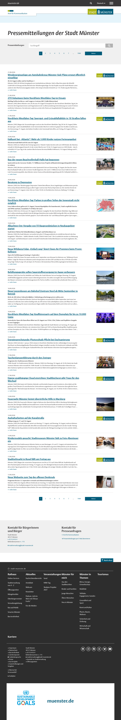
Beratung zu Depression (20, 182)
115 (23, 542)
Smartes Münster (14, 612)
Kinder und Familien (69, 589)
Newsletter (30, 592)
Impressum (12, 648)
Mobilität (83, 589)
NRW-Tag (47, 583)
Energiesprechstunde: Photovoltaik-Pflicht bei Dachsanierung (39, 339)
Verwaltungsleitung (15, 603)
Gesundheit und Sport (85, 601)
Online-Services (13, 578)
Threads (99, 649)
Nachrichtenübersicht (33, 578)
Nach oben (108, 560)
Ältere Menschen (68, 598)
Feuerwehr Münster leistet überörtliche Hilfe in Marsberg (36, 399)
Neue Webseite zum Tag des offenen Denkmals (31, 477)
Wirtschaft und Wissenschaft (85, 627)
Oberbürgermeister (15, 599)
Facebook (94, 649)
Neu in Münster (67, 602)
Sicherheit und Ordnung (85, 620)
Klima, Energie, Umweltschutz (85, 583)
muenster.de (13, 3)
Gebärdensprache (15, 657)
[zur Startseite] (100, 11)
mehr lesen (13, 90)
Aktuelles (30, 574)
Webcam (29, 587)
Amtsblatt (29, 583)
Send (45, 578)
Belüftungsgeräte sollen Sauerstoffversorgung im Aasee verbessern (41, 272)
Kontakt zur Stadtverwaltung (36, 659)
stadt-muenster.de (18, 569)
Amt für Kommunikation (71, 535)
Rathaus (12, 574)
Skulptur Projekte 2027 (50, 588)
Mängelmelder (13, 594)
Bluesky (104, 649)
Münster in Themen (85, 576)
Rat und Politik (13, 608)
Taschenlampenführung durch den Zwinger (29, 357)
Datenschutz (13, 650)
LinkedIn (83, 649)
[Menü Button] (111, 3)
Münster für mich (68, 576)
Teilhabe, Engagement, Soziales (87, 594)
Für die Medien (31, 606)
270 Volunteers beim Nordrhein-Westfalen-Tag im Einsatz (37, 98)
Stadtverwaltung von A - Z (14, 584)
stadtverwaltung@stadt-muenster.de (21, 545)
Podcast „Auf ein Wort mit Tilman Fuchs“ (32, 598)
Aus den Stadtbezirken (67, 583)
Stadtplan (12, 676)
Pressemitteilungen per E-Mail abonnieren (76, 539)
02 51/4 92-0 (13, 539)
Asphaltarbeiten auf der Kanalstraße (26, 418)
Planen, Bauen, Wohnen (85, 613)
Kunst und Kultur (86, 607)
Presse (11, 659)
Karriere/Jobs (13, 661)
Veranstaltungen (51, 574)
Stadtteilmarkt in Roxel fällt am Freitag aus (29, 459)
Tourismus (103, 574)
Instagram (88, 649)
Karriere (12, 636)
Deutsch (100, 3)
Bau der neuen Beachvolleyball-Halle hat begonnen (33, 159)
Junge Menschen (67, 593)
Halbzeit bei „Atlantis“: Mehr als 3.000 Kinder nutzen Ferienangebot (42, 139)
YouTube (110, 649)
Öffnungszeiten (13, 590)
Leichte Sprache (14, 655)
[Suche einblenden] (91, 3)
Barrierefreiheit (13, 616)
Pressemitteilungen (16, 45)
